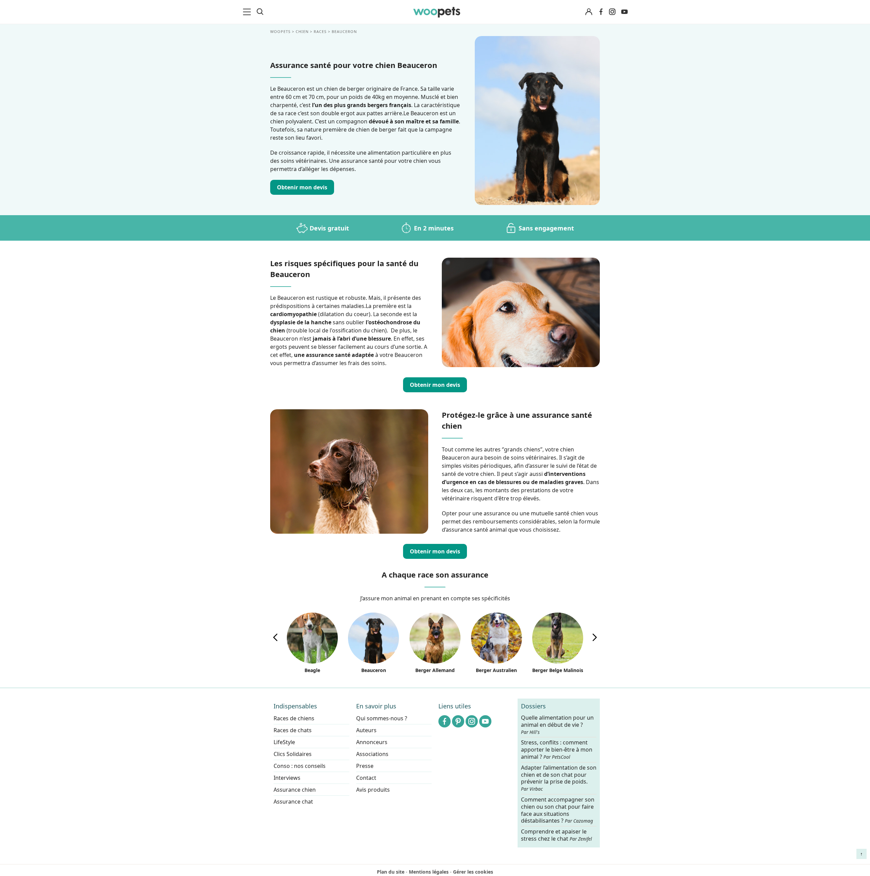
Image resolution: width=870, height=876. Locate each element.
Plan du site (390, 872)
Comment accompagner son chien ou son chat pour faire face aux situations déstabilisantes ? (557, 810)
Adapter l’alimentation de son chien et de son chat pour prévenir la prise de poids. (558, 778)
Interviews (287, 777)
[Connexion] (588, 12)
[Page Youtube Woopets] (624, 12)
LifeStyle (284, 742)
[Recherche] (260, 12)
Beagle (312, 670)
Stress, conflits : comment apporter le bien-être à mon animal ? (556, 749)
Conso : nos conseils (300, 766)
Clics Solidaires (293, 754)
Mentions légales (429, 872)
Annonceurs (371, 742)
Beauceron (373, 670)
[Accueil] (437, 12)
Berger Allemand (435, 670)
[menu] (248, 11)
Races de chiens (294, 718)
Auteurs (366, 730)
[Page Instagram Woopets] (612, 12)
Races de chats (293, 730)
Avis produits (373, 789)
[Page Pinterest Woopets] (458, 721)
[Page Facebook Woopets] (601, 12)
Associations (372, 754)
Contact (366, 777)
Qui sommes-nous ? (381, 718)
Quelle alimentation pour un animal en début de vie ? (557, 724)
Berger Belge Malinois (557, 670)
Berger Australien (496, 670)
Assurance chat (293, 801)
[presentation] (275, 637)
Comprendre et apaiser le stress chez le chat (556, 835)
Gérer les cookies (473, 872)
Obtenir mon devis (302, 187)
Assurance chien (295, 789)
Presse (364, 766)
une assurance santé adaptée (334, 355)
